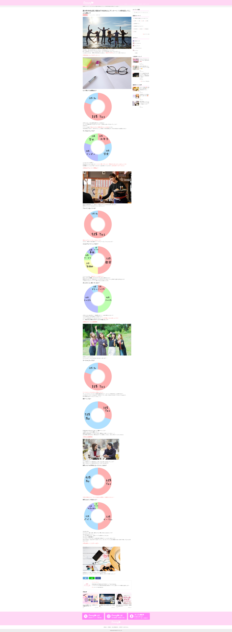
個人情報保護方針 (115, 627)
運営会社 (105, 627)
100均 (135, 20)
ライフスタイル (92, 6)
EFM (147, 20)
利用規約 (109, 627)
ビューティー (137, 45)
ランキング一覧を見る (145, 81)
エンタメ (136, 50)
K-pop (135, 31)
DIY (143, 20)
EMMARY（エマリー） (86, 6)
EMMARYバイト (137, 23)
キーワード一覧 (146, 34)
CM (139, 20)
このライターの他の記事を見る (98, 587)
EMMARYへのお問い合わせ (123, 627)
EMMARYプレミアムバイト (138, 26)
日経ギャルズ (137, 40)
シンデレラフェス (138, 48)
